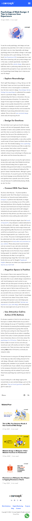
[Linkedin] (11, 500)
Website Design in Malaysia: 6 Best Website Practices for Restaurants (15, 451)
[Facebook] (14, 500)
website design (17, 64)
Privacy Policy (16, 514)
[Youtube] (20, 500)
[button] (29, 3)
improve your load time (7, 264)
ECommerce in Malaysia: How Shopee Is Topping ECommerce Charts (16, 479)
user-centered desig (21, 113)
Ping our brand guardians (15, 384)
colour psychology (25, 143)
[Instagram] (17, 500)
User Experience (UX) (10, 57)
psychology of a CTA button (8, 340)
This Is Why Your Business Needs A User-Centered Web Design (15, 424)
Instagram (4, 199)
